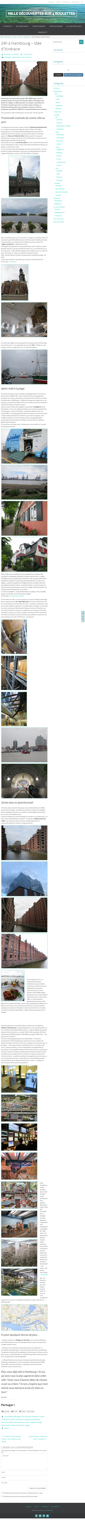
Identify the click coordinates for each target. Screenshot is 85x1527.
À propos (51, 2)
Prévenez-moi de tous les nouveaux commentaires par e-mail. (23, 1492)
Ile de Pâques (60, 189)
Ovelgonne (33, 1422)
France (58, 159)
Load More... (58, 75)
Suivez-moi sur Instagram (74, 75)
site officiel (13, 262)
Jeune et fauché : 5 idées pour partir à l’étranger (38, 1437)
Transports (58, 216)
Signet (6, 1428)
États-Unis (57, 112)
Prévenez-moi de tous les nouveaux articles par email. (20, 1495)
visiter (22, 1425)
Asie (55, 94)
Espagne (59, 171)
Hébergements (59, 212)
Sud (56, 168)
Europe (15, 37)
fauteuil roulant (14, 1419)
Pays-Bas (59, 141)
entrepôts (35, 1416)
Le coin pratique (59, 207)
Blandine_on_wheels (11, 54)
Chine (57, 99)
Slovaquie (59, 129)
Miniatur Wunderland (16, 1422)
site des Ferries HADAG (17, 596)
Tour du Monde (58, 222)
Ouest (57, 147)
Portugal (59, 180)
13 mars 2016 (27, 54)
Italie (58, 174)
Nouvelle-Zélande (61, 192)
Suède (58, 144)
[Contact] (82, 617)
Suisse (58, 165)
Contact (58, 2)
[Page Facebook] (82, 612)
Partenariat (66, 2)
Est (56, 117)
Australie (58, 186)
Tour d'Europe (27, 57)
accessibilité (9, 1416)
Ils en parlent (75, 2)
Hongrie (59, 123)
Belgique (59, 153)
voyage (27, 1425)
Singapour (59, 105)
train (17, 1425)
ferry (22, 1419)
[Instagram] (82, 615)
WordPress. (50, 1509)
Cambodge (59, 96)
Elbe (29, 1416)
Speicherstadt (10, 1425)
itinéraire (4, 1422)
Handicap (56, 198)
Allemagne (26, 37)
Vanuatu (58, 195)
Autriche (59, 120)
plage (40, 1422)
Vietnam (58, 109)
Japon (57, 102)
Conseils (57, 209)
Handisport (58, 201)
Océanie (57, 183)
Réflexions (58, 204)
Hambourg (29, 1419)
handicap (36, 1419)
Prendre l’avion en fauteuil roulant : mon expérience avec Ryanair (11, 1438)
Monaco (59, 177)
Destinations (7, 37)
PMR (3, 1425)
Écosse (58, 156)
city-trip (24, 1416)
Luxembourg (60, 162)
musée (26, 1422)
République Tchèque (63, 126)
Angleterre (60, 149)
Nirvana (43, 1509)
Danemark (60, 138)
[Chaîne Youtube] (82, 620)
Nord (20, 37)
